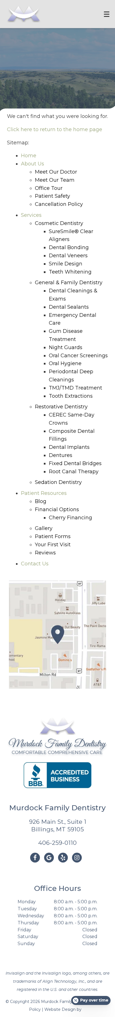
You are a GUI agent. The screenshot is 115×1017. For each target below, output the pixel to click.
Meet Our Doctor (56, 172)
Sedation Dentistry (58, 482)
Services (31, 215)
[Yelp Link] (63, 858)
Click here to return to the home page (54, 129)
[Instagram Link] (77, 858)
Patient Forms (53, 536)
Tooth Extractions (71, 396)
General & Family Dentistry (68, 282)
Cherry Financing (70, 518)
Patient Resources (44, 493)
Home (28, 156)
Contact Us (35, 564)
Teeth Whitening (70, 272)
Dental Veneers (68, 255)
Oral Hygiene (65, 363)
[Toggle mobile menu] (106, 14)
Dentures (60, 455)
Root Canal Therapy (74, 471)
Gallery (43, 528)
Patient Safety (52, 196)
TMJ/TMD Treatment (75, 388)
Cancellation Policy (59, 204)
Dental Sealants (69, 307)
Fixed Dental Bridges (75, 463)
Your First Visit (53, 545)
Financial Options (57, 509)
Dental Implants (69, 447)
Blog (40, 501)
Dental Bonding (69, 247)
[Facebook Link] (35, 858)
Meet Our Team (55, 180)
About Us (32, 164)
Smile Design (65, 264)
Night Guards (65, 347)
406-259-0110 (57, 842)
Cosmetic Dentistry (59, 223)
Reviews (45, 553)
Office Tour (49, 188)
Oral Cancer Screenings (78, 355)
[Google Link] (49, 858)
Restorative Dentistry (61, 407)
